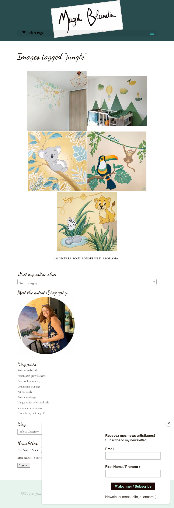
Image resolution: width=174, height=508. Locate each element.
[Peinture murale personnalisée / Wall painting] (57, 101)
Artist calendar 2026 (27, 370)
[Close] (169, 423)
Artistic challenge (26, 397)
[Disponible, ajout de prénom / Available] (57, 161)
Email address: (25, 457)
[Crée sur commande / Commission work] (116, 161)
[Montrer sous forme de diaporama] (87, 258)
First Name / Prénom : (28, 450)
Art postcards (24, 392)
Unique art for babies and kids (33, 402)
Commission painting (28, 386)
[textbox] (87, 283)
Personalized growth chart (31, 376)
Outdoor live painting (28, 381)
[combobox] (87, 282)
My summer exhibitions (29, 408)
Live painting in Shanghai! (31, 413)
